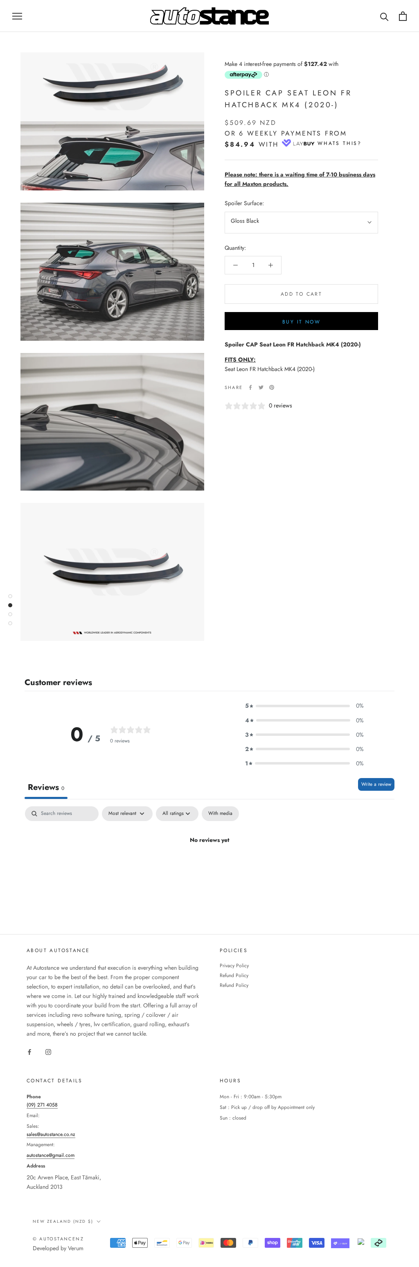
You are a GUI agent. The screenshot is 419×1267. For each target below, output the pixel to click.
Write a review (376, 784)
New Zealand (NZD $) (63, 1221)
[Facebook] (250, 387)
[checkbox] (220, 813)
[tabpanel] (209, 868)
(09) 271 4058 (42, 1105)
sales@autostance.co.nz (51, 1134)
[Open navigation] (17, 15)
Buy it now (301, 322)
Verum (75, 1248)
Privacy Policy (234, 965)
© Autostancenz (58, 1238)
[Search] (384, 16)
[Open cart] (403, 16)
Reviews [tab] (46, 787)
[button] (304, 705)
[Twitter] (261, 387)
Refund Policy (234, 975)
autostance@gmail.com (50, 1155)
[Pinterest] (271, 387)
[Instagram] (48, 1052)
